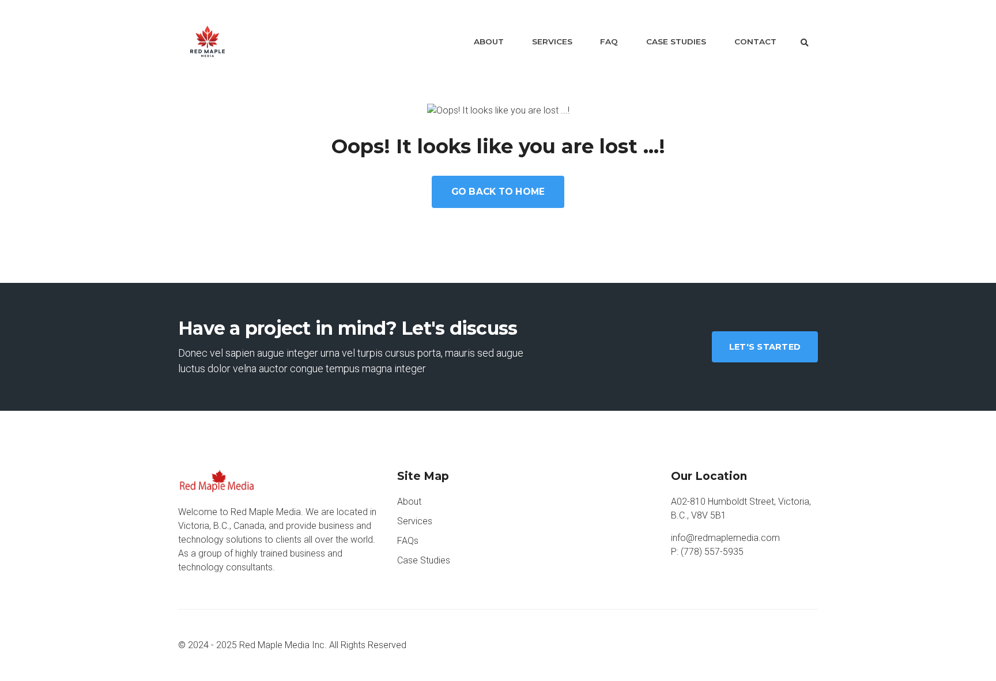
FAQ (609, 41)
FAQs (407, 540)
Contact (755, 41)
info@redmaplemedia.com (725, 537)
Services (552, 41)
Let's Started (765, 347)
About (489, 41)
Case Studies (676, 41)
